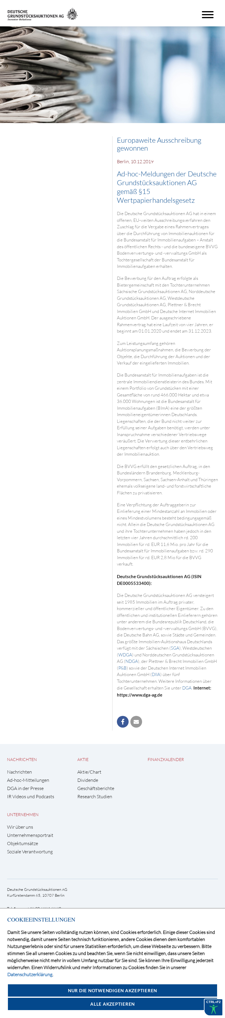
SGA (175, 648)
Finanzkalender (166, 759)
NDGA (131, 661)
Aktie (82, 759)
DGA (187, 688)
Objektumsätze (22, 843)
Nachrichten (22, 759)
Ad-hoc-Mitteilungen (28, 780)
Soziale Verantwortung (30, 851)
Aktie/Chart (89, 772)
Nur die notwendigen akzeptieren (112, 990)
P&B (122, 668)
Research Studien (94, 796)
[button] (123, 722)
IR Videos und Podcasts (30, 796)
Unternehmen (23, 814)
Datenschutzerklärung (29, 974)
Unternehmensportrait (30, 835)
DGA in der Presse (25, 788)
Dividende (87, 780)
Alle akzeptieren (112, 1004)
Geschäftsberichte (95, 788)
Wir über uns (20, 827)
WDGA (125, 655)
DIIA (156, 674)
